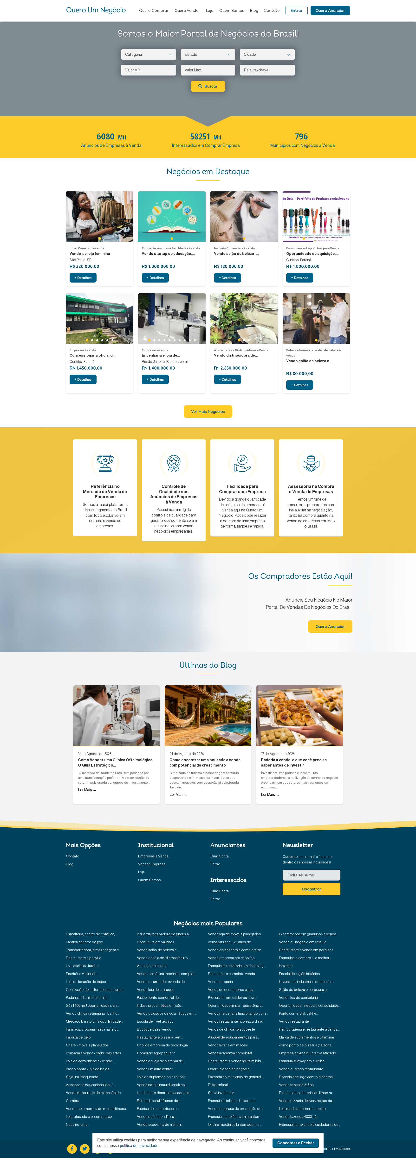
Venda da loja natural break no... (162, 1085)
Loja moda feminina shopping (302, 1109)
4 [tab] (319, 238)
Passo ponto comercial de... (159, 997)
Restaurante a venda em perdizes (306, 950)
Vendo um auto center (155, 1069)
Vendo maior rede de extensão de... (94, 1093)
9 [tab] (189, 340)
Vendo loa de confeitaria (298, 997)
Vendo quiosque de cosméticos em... (167, 1013)
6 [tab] (329, 238)
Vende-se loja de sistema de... (161, 1061)
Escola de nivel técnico (155, 1021)
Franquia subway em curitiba (301, 1061)
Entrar (297, 11)
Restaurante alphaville (83, 958)
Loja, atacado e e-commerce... (90, 1116)
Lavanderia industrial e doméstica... (307, 982)
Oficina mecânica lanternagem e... (235, 1124)
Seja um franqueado (82, 1077)
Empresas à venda (83, 350)
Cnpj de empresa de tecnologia (162, 1045)
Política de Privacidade (333, 1149)
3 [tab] (314, 238)
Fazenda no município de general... (235, 1077)
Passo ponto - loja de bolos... (88, 1069)
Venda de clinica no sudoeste (231, 1029)
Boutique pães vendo (154, 1029)
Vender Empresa (151, 864)
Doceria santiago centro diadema (306, 1077)
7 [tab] (179, 340)
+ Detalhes (83, 278)
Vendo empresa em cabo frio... (232, 958)
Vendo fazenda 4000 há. (298, 1116)
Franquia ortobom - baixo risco (232, 1101)
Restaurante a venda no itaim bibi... (235, 1061)
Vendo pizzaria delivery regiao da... (306, 1101)
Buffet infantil (218, 1085)
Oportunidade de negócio (229, 1069)
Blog (254, 11)
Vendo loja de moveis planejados (234, 934)
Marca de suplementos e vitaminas (307, 1037)
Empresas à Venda (153, 856)
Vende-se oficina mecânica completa (166, 974)
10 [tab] (195, 340)
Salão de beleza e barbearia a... (304, 990)
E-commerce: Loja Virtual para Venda (312, 248)
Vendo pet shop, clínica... (156, 1116)
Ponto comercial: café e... (298, 1013)
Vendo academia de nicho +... (160, 1124)
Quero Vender (187, 11)
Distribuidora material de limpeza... (306, 1093)
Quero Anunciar (330, 11)
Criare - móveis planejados (87, 1045)
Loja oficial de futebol (82, 966)
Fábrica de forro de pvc (84, 942)
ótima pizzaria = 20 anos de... (230, 942)
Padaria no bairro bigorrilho (87, 997)
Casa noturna (76, 1124)
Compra (72, 1101)
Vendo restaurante (294, 1021)
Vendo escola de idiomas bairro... (163, 958)
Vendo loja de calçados (155, 990)
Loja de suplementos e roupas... (162, 1077)
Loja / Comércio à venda (87, 248)
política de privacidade (139, 1146)
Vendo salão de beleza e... (158, 950)
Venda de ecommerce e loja (230, 990)
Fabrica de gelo (78, 1037)
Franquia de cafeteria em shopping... (237, 966)
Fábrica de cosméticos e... (158, 1109)
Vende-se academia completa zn (234, 950)
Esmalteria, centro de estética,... (91, 934)
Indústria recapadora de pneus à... (164, 934)
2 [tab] (309, 238)
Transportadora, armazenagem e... (93, 950)
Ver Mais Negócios (208, 412)
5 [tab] (324, 238)
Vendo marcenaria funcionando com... (238, 1013)
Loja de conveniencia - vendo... (90, 1061)
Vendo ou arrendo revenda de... (162, 982)
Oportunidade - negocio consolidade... (309, 1005)
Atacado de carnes (152, 966)
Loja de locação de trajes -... (88, 982)
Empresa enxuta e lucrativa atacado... (308, 1053)
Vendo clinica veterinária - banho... (93, 1013)
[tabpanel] (99, 216)
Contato (272, 11)
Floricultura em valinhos (155, 942)
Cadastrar (311, 889)
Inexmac (285, 966)
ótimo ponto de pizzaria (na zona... (306, 1045)
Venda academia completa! (230, 1053)
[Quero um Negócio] (96, 10)
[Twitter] (85, 1149)
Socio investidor (221, 1093)
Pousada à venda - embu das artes (93, 1053)
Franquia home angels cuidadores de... (310, 1124)
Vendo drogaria (220, 982)
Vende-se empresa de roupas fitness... (97, 1109)
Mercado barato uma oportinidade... (94, 1021)
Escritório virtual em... (83, 974)
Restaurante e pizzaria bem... (160, 1037)
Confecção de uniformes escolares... (95, 990)
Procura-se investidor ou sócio (232, 997)
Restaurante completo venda (231, 974)
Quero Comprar (154, 11)
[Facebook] (72, 1149)
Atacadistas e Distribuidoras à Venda (241, 350)
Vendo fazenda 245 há (296, 1085)
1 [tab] (99, 238)
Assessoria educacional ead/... (90, 1085)
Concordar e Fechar (295, 1143)
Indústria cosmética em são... (160, 1005)
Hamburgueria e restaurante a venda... (309, 1029)
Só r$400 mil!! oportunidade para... (93, 1005)
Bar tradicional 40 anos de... (158, 1101)
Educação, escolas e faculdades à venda (171, 248)
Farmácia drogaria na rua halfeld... (92, 1029)
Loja (210, 11)
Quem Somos (231, 11)
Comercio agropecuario (156, 1053)
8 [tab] (184, 340)
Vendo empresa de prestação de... (236, 1109)
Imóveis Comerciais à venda (234, 248)
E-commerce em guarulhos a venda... (308, 934)
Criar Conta (219, 856)
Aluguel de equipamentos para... (234, 1037)
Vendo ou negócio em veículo (302, 942)
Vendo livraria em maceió (228, 1045)
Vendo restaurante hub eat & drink (235, 1021)
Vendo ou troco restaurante (301, 1069)
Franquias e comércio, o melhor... (305, 958)
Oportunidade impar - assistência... (236, 1005)
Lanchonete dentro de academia (163, 1093)
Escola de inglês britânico (299, 974)
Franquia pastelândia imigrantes (233, 1116)
